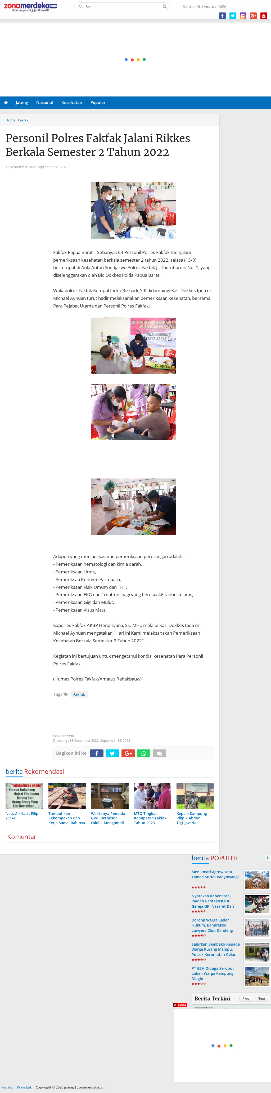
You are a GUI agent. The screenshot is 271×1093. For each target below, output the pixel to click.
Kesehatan (71, 102)
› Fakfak (22, 120)
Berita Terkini (212, 998)
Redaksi (7, 1087)
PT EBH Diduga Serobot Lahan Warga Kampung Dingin (213, 973)
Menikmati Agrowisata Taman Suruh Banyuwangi (215, 874)
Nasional (44, 102)
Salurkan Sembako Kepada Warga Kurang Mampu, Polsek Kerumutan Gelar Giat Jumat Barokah (216, 952)
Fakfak (79, 694)
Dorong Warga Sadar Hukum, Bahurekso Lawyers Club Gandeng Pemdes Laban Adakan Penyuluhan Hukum (212, 930)
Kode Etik (24, 1087)
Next (261, 998)
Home (10, 120)
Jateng (22, 102)
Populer (98, 102)
